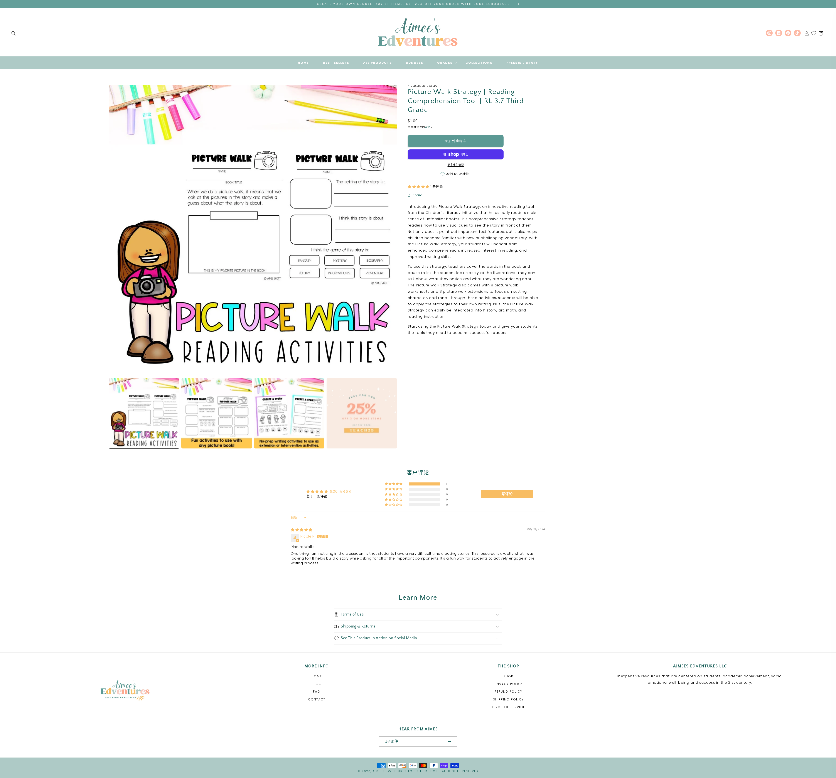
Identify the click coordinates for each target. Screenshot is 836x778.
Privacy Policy (508, 684)
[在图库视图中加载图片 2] (216, 413)
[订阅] (449, 741)
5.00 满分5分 (341, 491)
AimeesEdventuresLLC (392, 771)
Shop (508, 676)
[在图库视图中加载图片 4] (362, 413)
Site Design (427, 771)
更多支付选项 (456, 165)
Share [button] (417, 195)
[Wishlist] (813, 33)
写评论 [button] (507, 493)
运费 (428, 127)
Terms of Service (508, 707)
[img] (301, 529)
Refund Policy (508, 691)
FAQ (316, 691)
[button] (13, 33)
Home (317, 676)
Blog (317, 684)
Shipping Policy (508, 699)
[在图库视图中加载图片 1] (144, 413)
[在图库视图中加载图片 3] (289, 413)
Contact (316, 699)
